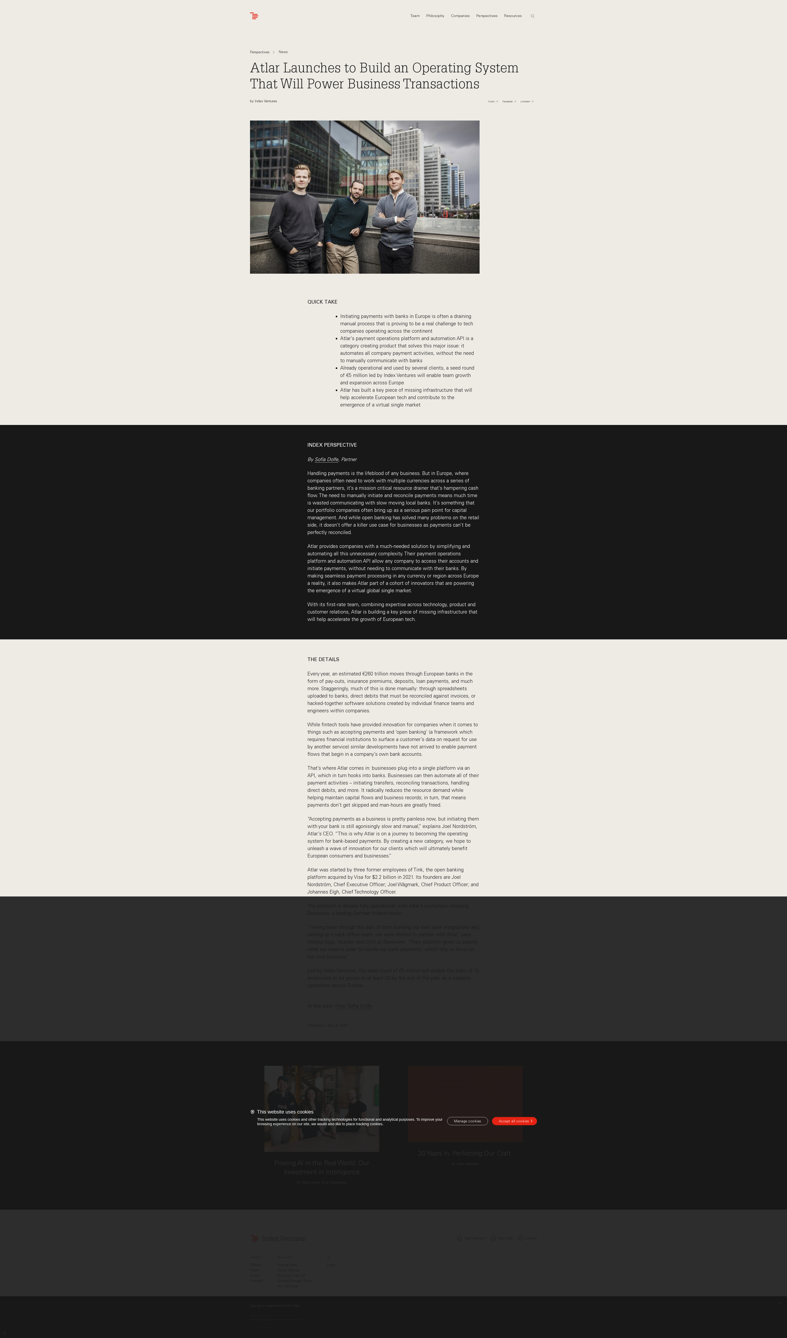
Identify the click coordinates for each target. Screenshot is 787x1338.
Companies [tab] (460, 16)
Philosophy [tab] (435, 16)
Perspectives (260, 52)
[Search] (532, 16)
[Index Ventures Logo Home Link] (254, 16)
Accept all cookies (514, 1121)
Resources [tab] (513, 16)
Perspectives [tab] (487, 16)
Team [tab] (415, 16)
